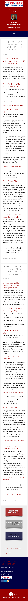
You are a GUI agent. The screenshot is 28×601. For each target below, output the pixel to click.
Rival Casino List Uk (10, 493)
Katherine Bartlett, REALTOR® (15, 597)
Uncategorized (6, 553)
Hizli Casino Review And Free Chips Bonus (13, 392)
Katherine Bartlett (14, 4)
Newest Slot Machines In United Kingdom (13, 105)
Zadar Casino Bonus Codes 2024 (13, 494)
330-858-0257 (10, 571)
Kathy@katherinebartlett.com (7, 573)
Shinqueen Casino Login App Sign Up (12, 166)
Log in (23, 597)
